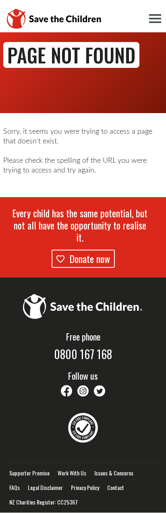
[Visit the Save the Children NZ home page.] (83, 305)
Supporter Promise (29, 473)
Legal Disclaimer (45, 488)
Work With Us (72, 473)
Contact (115, 488)
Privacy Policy (85, 488)
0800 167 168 (83, 354)
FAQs (14, 488)
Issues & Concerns (113, 473)
